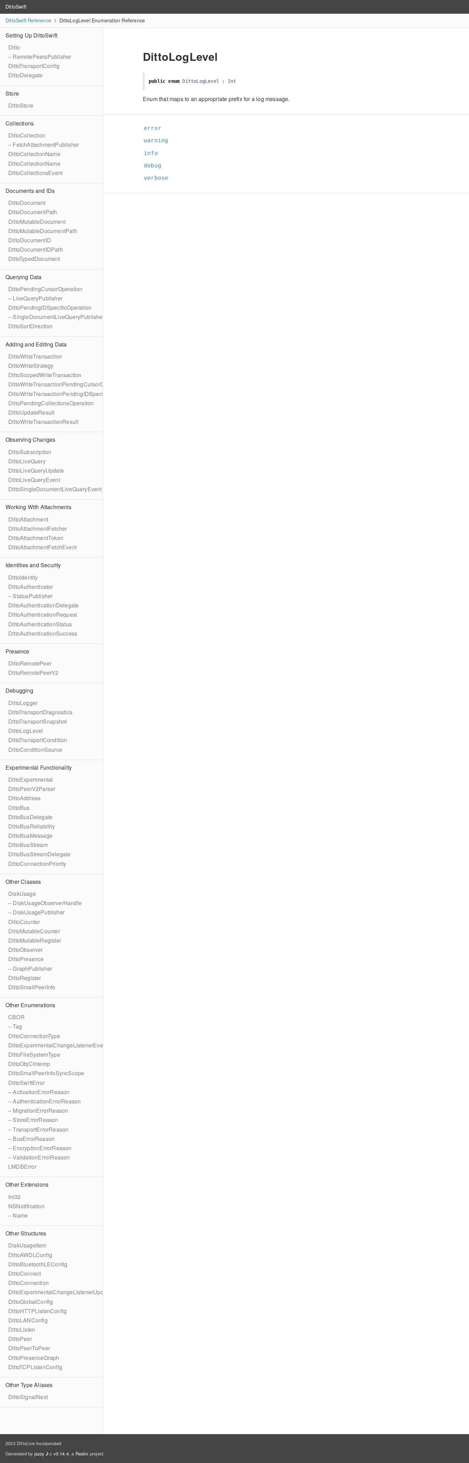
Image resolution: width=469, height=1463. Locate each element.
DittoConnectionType (34, 1036)
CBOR (16, 1017)
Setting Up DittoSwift (31, 35)
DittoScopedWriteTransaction (44, 375)
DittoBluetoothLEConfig (37, 1264)
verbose (159, 178)
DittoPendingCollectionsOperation (51, 403)
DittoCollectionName (34, 154)
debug (155, 165)
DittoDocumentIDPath (35, 249)
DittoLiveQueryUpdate (36, 470)
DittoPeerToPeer (29, 1348)
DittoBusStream (28, 845)
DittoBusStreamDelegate (39, 854)
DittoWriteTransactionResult (43, 422)
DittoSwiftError (26, 1083)
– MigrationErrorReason (38, 1110)
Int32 (14, 1197)
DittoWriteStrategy (31, 366)
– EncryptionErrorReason (40, 1148)
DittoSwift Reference (28, 20)
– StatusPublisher (30, 596)
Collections (19, 123)
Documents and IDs (30, 191)
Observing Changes (30, 439)
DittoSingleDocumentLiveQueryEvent (55, 489)
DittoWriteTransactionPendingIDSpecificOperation (71, 394)
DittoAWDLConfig (30, 1255)
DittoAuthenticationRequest (42, 614)
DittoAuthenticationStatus (40, 624)
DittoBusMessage (30, 835)
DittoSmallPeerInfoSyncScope (46, 1073)
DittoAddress (24, 798)
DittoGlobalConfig (30, 1302)
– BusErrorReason (31, 1139)
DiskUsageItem (27, 1245)
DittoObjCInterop (29, 1064)
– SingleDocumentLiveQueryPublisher (56, 317)
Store (12, 93)
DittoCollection (26, 135)
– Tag (15, 1026)
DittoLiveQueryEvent (34, 480)
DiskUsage (22, 894)
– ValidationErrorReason (39, 1157)
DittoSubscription (29, 452)
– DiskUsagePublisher (36, 912)
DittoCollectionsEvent (35, 173)
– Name (18, 1215)
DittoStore (20, 105)
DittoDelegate (25, 75)
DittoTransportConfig (33, 66)
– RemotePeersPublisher (39, 56)
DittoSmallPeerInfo (32, 987)
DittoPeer (20, 1339)
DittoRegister (24, 978)
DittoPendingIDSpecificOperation (49, 307)
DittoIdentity (23, 577)
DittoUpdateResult (31, 412)
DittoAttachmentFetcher (37, 528)
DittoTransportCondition (37, 740)
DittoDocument (27, 203)
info (154, 153)
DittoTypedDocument (34, 259)
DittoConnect (24, 1273)
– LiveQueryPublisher (35, 298)
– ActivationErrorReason (39, 1092)
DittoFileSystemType (34, 1054)
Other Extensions (26, 1184)
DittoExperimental (30, 779)
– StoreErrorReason (33, 1120)
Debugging (19, 690)
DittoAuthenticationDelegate (43, 605)
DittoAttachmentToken (36, 538)
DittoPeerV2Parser (31, 789)
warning (159, 140)
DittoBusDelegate (30, 817)
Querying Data (23, 277)
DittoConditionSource (35, 750)
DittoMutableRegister (34, 940)
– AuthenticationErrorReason (44, 1101)
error (155, 128)
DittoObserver (25, 950)
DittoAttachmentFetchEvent (42, 547)
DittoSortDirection (30, 326)
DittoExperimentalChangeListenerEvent (57, 1045)
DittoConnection (28, 1283)
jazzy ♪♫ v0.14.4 (51, 1453)
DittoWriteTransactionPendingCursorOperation (66, 384)
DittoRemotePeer (30, 663)
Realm (82, 1453)
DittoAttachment (28, 519)
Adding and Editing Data (36, 344)
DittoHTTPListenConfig (37, 1311)
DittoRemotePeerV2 (33, 672)
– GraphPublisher (30, 968)
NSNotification (26, 1206)
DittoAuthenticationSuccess (42, 633)
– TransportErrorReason (38, 1129)
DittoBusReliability (31, 826)
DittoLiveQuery (27, 461)
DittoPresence (26, 959)
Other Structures (25, 1233)
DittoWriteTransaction (35, 356)
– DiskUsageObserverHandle (45, 903)
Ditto (14, 47)
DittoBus (19, 808)
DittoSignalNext (28, 1397)
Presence (17, 651)
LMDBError (22, 1166)
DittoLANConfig (28, 1320)
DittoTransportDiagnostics (40, 712)
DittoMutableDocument (37, 222)
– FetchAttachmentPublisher (43, 144)
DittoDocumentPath (32, 212)
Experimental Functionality (38, 767)
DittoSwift (15, 6)
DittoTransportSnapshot (37, 721)
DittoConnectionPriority (37, 864)
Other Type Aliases (29, 1385)
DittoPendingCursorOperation (45, 289)
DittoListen (21, 1329)
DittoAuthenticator (30, 587)
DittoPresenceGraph (33, 1358)
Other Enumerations (30, 1005)
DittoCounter (24, 922)
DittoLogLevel (25, 731)
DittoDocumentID (29, 240)
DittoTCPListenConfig (35, 1367)
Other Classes (23, 882)
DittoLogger (22, 703)
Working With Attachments (38, 507)
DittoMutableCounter (34, 931)
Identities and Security (33, 565)
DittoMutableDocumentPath (42, 231)
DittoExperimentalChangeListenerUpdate (59, 1292)
